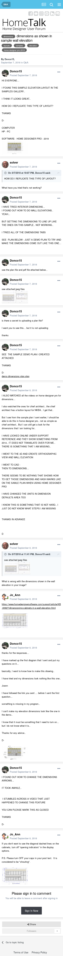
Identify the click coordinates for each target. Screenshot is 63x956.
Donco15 (9, 59)
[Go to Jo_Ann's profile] (5, 596)
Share (32, 924)
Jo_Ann (15, 595)
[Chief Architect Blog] (57, 13)
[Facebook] (30, 13)
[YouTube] (36, 13)
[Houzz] (52, 13)
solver (14, 162)
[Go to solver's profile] (5, 164)
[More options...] (58, 72)
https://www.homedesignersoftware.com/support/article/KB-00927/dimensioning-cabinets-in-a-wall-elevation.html (31, 605)
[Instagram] (41, 13)
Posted (23, 75)
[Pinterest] (47, 13)
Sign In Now (31, 910)
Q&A (25, 62)
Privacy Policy (39, 952)
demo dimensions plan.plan (15, 376)
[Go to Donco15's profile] (5, 73)
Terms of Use (20, 952)
